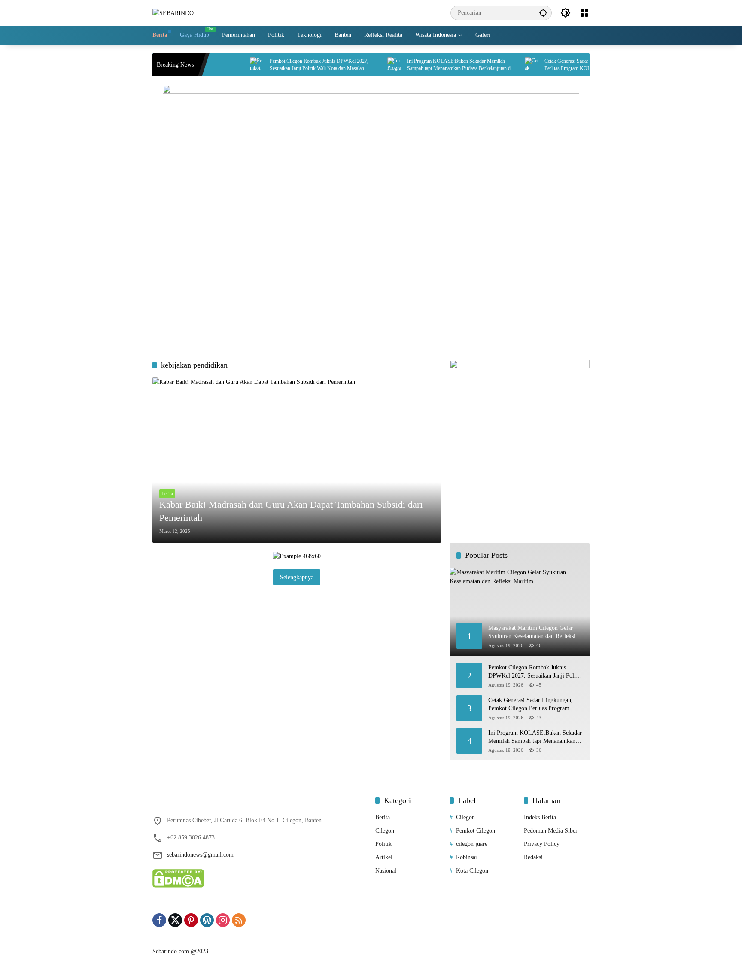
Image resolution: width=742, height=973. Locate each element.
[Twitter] (175, 920)
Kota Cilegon (472, 870)
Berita (167, 493)
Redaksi (533, 857)
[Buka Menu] (584, 13)
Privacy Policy (542, 844)
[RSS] (239, 920)
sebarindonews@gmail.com (200, 854)
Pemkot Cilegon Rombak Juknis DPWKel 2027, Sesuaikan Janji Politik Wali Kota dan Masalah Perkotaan (301, 65)
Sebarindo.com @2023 (180, 951)
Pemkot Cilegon (475, 830)
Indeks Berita (540, 817)
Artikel (383, 857)
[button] (543, 13)
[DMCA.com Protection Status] (178, 878)
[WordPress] (207, 920)
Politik (383, 844)
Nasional (385, 870)
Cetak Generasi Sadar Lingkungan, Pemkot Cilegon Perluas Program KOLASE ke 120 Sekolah (578, 64)
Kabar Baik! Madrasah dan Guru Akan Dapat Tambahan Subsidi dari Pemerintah (291, 511)
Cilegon (384, 830)
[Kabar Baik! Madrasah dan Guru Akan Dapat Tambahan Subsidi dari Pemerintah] (296, 459)
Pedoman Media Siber (551, 830)
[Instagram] (223, 920)
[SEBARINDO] (173, 12)
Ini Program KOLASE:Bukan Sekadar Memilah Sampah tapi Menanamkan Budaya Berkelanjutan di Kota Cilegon (441, 65)
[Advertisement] (371, 282)
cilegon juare (471, 844)
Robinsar (466, 857)
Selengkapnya (296, 577)
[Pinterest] (191, 920)
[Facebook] (159, 920)
